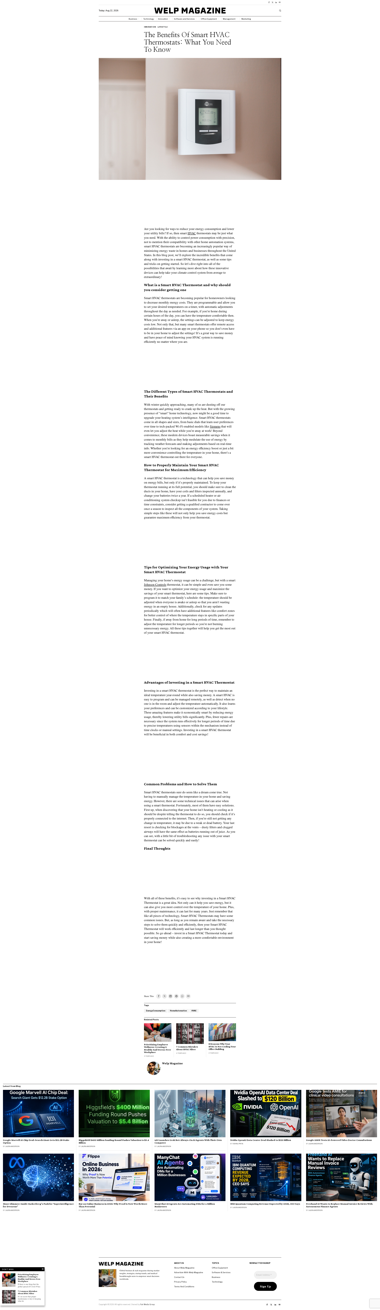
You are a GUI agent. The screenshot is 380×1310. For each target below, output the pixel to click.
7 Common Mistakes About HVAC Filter (187, 1048)
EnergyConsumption (155, 1011)
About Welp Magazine (184, 1268)
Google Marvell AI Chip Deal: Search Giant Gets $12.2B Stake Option (36, 1141)
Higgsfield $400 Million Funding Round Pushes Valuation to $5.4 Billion (114, 1141)
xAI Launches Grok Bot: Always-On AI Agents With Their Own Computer (188, 1141)
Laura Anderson (12, 1146)
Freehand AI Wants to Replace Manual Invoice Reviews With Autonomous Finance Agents (339, 1205)
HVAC (192, 233)
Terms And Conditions (184, 1286)
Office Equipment (220, 1268)
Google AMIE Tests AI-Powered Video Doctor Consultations (339, 1140)
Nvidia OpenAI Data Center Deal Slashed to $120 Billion (260, 1140)
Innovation (150, 27)
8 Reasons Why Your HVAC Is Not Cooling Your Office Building (222, 1046)
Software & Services (221, 1272)
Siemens (215, 426)
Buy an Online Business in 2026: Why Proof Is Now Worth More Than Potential (113, 1205)
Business (216, 1277)
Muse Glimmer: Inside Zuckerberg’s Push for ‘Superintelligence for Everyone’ (38, 1205)
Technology (217, 1282)
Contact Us (179, 1277)
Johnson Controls (155, 584)
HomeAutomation (178, 1011)
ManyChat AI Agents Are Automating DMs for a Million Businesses (185, 1205)
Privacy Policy (180, 1282)
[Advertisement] (190, 205)
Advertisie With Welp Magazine (188, 1272)
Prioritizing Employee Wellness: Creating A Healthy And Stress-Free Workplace (157, 1048)
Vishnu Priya (238, 1144)
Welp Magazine (172, 1063)
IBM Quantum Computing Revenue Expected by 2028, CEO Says (265, 1204)
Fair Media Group (147, 1304)
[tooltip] (269, 2)
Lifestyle (163, 27)
